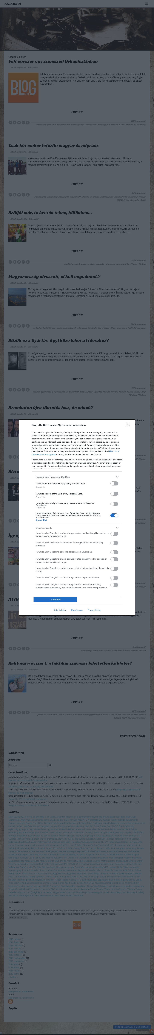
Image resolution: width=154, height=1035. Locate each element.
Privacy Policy (94, 610)
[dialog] (77, 517)
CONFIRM (55, 599)
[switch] (114, 483)
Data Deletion (60, 610)
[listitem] (77, 476)
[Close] (129, 425)
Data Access (77, 610)
